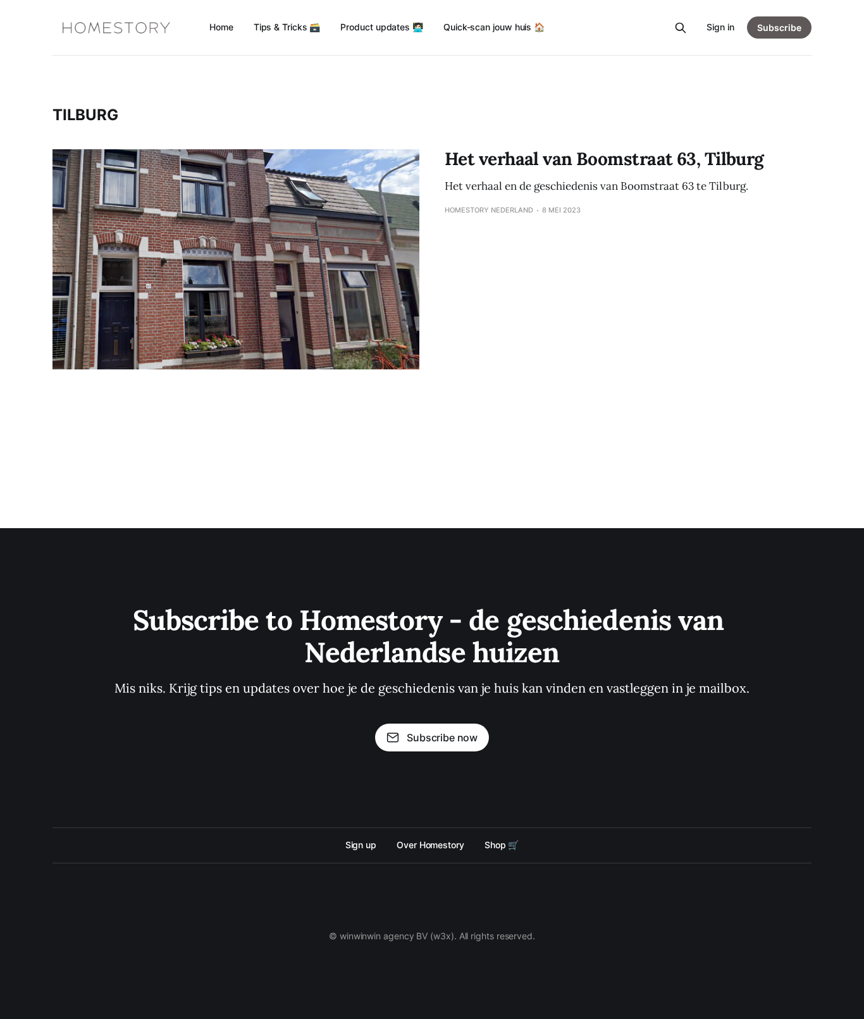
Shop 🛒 (501, 844)
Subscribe (779, 27)
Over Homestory (430, 844)
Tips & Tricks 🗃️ (287, 27)
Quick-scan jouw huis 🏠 (494, 27)
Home (221, 27)
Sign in (720, 27)
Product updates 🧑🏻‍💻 (381, 27)
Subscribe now (442, 737)
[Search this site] (680, 27)
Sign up (360, 844)
